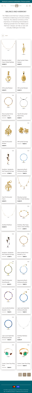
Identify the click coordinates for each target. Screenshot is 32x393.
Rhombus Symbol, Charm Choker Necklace (8, 61)
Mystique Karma (12, 389)
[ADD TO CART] (12, 48)
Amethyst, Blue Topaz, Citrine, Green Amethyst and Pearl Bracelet (23, 226)
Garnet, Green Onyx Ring (23, 363)
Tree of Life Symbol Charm (7, 198)
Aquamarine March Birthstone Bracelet (22, 170)
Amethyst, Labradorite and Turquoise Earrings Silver (8, 253)
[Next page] (29, 374)
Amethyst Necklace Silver (22, 336)
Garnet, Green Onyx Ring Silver (8, 364)
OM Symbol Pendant (7, 88)
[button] (2, 6)
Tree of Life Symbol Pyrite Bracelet (7, 281)
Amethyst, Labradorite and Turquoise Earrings (8, 170)
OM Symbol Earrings (22, 141)
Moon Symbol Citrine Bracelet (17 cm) (7, 114)
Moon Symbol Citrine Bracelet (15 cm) (22, 253)
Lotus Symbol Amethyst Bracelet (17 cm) (8, 309)
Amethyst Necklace (7, 225)
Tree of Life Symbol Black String (22, 114)
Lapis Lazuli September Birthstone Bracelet (23, 309)
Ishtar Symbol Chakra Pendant (22, 61)
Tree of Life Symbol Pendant (7, 142)
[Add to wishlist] (12, 42)
